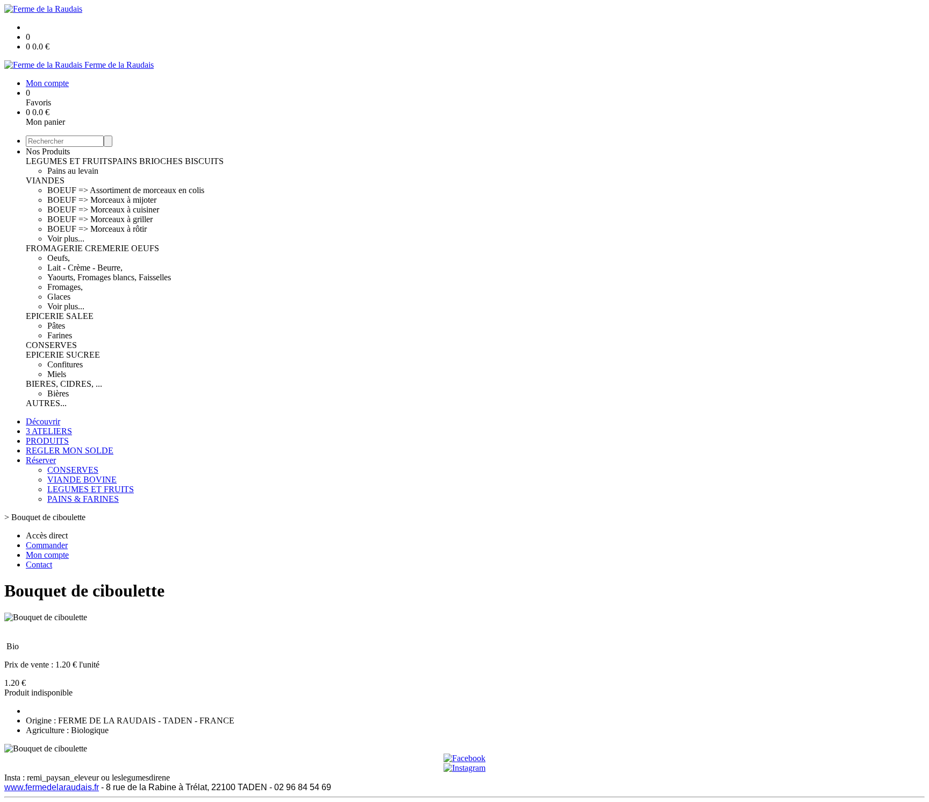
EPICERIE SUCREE (63, 354)
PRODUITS (47, 440)
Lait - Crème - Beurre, (85, 267)
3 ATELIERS (49, 431)
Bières (58, 393)
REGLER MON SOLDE (69, 450)
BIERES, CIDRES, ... (64, 383)
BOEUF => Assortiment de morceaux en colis (125, 190)
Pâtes (56, 325)
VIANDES (45, 180)
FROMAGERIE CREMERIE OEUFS (92, 248)
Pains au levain (72, 170)
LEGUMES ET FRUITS (69, 161)
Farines (59, 335)
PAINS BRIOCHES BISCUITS (168, 161)
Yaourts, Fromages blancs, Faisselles (109, 277)
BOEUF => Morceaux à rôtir (97, 228)
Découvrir (43, 421)
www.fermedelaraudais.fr (51, 787)
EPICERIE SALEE (60, 316)
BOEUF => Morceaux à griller (100, 219)
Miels (56, 374)
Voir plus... (65, 238)
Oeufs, (58, 257)
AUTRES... (46, 403)
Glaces (58, 296)
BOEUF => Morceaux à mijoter (101, 199)
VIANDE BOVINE (82, 479)
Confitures (65, 364)
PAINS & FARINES (83, 498)
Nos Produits (48, 151)
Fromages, (65, 287)
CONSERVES (51, 345)
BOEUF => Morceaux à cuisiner (103, 209)
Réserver (41, 460)
